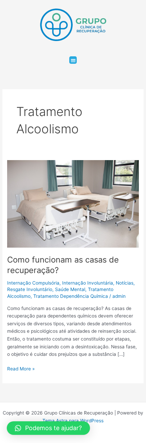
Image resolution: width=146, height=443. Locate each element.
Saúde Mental (70, 289)
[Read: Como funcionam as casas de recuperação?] (73, 203)
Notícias (124, 283)
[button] (73, 60)
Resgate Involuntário (29, 289)
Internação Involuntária (87, 283)
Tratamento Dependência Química (70, 296)
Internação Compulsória (33, 283)
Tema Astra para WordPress (73, 420)
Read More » (21, 368)
